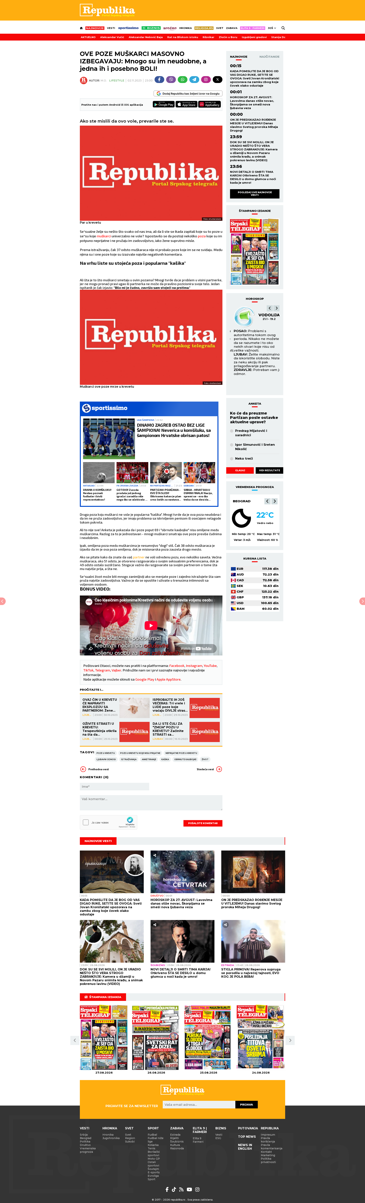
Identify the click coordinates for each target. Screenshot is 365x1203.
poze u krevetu (106, 753)
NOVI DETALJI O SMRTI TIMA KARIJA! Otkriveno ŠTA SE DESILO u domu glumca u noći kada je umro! (253, 177)
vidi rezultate (269, 470)
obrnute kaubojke (185, 759)
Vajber (116, 670)
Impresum (268, 1134)
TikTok (88, 670)
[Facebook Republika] (168, 1189)
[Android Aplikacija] (163, 104)
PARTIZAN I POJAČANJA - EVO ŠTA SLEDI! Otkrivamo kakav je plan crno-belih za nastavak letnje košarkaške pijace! (165, 494)
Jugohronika (111, 1138)
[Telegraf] (194, 79)
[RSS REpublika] (190, 1189)
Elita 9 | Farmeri (200, 1130)
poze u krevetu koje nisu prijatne (140, 753)
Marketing (268, 1155)
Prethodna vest (98, 769)
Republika (270, 1128)
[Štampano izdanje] (104, 1038)
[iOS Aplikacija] (186, 104)
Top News (247, 1136)
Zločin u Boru (228, 37)
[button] (270, 308)
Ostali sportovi (153, 1163)
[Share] (155, 855)
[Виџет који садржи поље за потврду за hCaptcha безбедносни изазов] (108, 822)
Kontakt (266, 1152)
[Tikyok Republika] (174, 1189)
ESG (218, 1138)
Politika (85, 1141)
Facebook (176, 665)
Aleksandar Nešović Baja (146, 37)
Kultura (175, 1145)
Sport (153, 1128)
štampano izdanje (255, 211)
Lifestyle (116, 80)
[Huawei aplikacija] (209, 104)
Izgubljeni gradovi (254, 37)
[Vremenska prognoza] (241, 518)
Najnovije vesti (98, 841)
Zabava (231, 27)
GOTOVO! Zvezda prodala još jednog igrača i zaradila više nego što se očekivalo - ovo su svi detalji (131, 494)
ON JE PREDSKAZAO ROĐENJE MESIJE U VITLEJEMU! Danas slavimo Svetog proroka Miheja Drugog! (254, 125)
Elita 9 (197, 1138)
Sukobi (130, 1141)
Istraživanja (128, 759)
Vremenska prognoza (88, 1150)
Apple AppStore (169, 679)
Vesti (111, 27)
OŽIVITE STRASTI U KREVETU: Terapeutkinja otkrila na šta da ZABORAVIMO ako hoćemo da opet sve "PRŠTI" (100, 729)
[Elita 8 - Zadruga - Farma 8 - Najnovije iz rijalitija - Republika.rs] (252, 28)
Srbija (84, 1134)
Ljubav (87, 714)
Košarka (153, 1145)
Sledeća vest (205, 769)
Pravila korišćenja (268, 1139)
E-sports (154, 1172)
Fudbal (152, 1134)
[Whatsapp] (182, 79)
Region (130, 1138)
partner (139, 557)
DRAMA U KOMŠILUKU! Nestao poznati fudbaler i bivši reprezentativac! (97, 494)
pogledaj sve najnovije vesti (255, 193)
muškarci (104, 236)
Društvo (157, 895)
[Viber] (171, 79)
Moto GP (154, 1158)
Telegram (102, 670)
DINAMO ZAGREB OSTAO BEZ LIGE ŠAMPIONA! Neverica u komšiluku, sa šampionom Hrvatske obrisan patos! (174, 430)
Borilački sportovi (154, 1153)
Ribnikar (208, 37)
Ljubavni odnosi (106, 759)
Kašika (165, 759)
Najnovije (238, 56)
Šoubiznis (158, 965)
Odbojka (189, 485)
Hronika (185, 27)
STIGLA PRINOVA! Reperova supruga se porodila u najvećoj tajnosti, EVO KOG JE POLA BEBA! (251, 973)
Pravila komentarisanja (271, 1146)
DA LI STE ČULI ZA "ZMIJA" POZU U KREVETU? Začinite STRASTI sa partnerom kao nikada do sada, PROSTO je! (168, 729)
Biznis (220, 1128)
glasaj (240, 470)
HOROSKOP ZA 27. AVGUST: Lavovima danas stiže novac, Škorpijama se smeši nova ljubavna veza (252, 102)
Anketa (254, 403)
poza (202, 236)
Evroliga (153, 1175)
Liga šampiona (145, 420)
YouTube (210, 665)
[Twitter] (217, 79)
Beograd (242, 501)
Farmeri (198, 1141)
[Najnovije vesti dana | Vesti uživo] (151, 28)
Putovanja (248, 1128)
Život (205, 759)
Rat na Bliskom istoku (182, 37)
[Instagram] (206, 79)
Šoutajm (153, 1169)
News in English (245, 1146)
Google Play (144, 679)
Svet (219, 27)
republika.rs (178, 1199)
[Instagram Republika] (197, 1189)
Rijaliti (174, 1138)
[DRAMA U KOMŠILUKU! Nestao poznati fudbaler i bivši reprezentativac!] (99, 472)
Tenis (151, 1148)
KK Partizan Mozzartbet (162, 485)
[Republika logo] (107, 10)
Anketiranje (149, 759)
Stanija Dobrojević (284, 37)
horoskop (255, 299)
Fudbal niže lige (155, 1139)
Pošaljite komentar (203, 823)
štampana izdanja (105, 997)
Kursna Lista (254, 558)
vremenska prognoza (255, 487)
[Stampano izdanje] (254, 252)
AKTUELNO (88, 37)
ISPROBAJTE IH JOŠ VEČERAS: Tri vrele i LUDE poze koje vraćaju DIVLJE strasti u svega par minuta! (170, 705)
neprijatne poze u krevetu (181, 753)
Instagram (194, 665)
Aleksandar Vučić (112, 37)
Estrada (227, 965)
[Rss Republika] (182, 1189)
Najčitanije (269, 56)
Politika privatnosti (268, 1160)
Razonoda (177, 1148)
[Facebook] (159, 79)
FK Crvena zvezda (127, 485)
